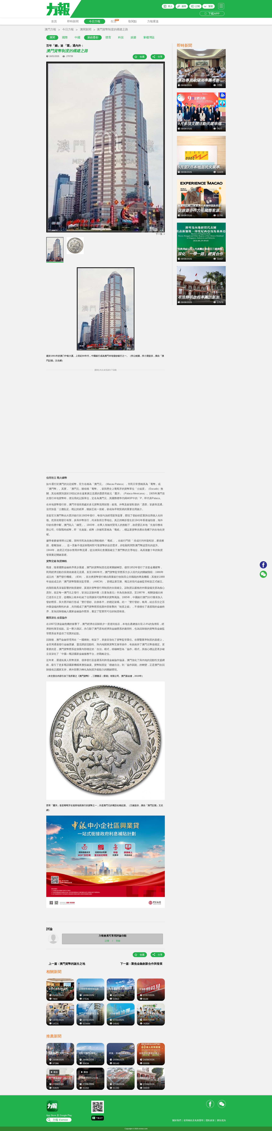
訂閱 (197, 6)
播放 (55, 1072)
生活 (114, 21)
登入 (170, 6)
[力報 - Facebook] (263, 565)
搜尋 (184, 6)
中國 (77, 37)
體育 (108, 37)
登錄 (118, 940)
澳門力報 (50, 29)
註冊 (107, 940)
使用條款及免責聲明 (193, 1120)
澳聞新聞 (85, 29)
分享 (160, 56)
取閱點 (132, 21)
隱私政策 (210, 1120)
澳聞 (52, 37)
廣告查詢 (221, 1120)
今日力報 (94, 21)
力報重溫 (153, 21)
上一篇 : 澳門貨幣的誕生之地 (67, 963)
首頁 (54, 21)
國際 (65, 37)
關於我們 (176, 1120)
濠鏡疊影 (93, 37)
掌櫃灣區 (149, 37)
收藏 (142, 56)
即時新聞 (73, 21)
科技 (121, 37)
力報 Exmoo (60, 1119)
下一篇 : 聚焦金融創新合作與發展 (141, 963)
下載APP (213, 13)
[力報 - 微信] (263, 574)
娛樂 (133, 37)
